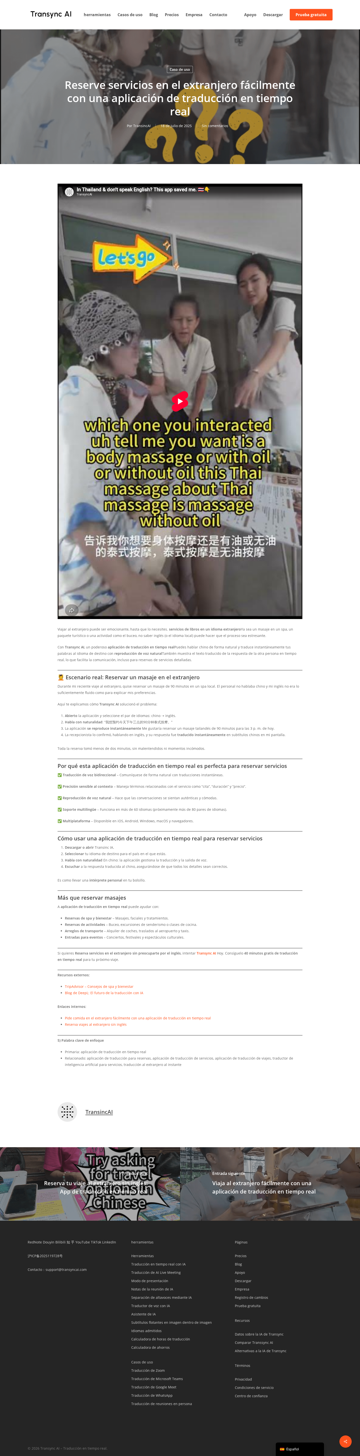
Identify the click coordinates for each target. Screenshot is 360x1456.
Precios (241, 1255)
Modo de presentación (149, 1280)
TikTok (96, 1242)
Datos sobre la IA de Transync (259, 1334)
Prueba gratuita (248, 1305)
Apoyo (240, 1272)
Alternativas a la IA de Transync (261, 1351)
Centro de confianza (251, 1396)
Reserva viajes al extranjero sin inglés (96, 1024)
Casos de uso (142, 1362)
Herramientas (142, 1255)
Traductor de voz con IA (150, 1305)
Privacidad (243, 1379)
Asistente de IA (143, 1314)
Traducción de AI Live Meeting (156, 1272)
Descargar (243, 1280)
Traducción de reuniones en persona (161, 1403)
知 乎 (70, 1242)
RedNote (35, 1242)
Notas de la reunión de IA (152, 1289)
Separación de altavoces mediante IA (161, 1297)
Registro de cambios (251, 1297)
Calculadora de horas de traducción (160, 1339)
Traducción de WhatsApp (152, 1395)
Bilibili (60, 1242)
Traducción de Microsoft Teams (157, 1378)
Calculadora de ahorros (150, 1347)
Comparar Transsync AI (254, 1342)
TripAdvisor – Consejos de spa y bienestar (99, 986)
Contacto (35, 1269)
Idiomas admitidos (146, 1330)
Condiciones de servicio (254, 1387)
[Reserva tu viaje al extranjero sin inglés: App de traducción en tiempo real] (90, 1184)
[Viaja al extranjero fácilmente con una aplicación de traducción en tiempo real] (270, 1184)
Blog (238, 1264)
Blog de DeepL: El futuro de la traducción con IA (104, 993)
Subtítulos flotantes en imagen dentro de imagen (171, 1322)
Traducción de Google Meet (153, 1387)
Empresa (242, 1289)
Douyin (48, 1242)
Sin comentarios (215, 125)
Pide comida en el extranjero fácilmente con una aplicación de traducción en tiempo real (138, 1018)
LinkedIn (109, 1242)
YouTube (82, 1242)
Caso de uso (180, 69)
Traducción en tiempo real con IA (158, 1264)
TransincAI (142, 125)
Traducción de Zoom (148, 1370)
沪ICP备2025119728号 (45, 1255)
